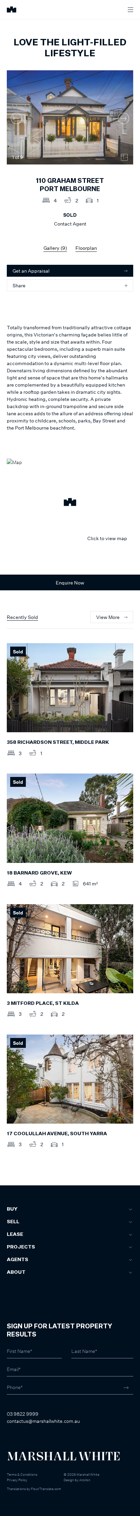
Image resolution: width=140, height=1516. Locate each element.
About (16, 1272)
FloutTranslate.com (46, 1489)
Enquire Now (70, 583)
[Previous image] (16, 118)
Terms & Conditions (22, 1474)
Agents (17, 1259)
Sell (13, 1221)
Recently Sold (22, 617)
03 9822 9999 (22, 1414)
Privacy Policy (17, 1480)
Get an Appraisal (31, 271)
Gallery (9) (55, 248)
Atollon (84, 1480)
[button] (70, 503)
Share (19, 285)
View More (108, 617)
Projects (21, 1247)
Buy (12, 1209)
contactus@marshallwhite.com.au (43, 1421)
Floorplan (86, 248)
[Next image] (123, 118)
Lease (15, 1234)
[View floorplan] (124, 157)
